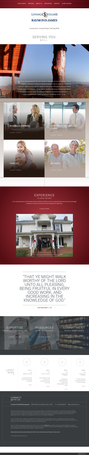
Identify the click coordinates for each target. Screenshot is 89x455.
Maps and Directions (73, 404)
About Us (39, 3)
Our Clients (22, 3)
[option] (27, 373)
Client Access (66, 3)
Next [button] (86, 373)
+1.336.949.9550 (61, 404)
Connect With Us (15, 399)
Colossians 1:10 (44, 307)
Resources (48, 3)
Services (31, 3)
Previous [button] (21, 373)
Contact (57, 3)
